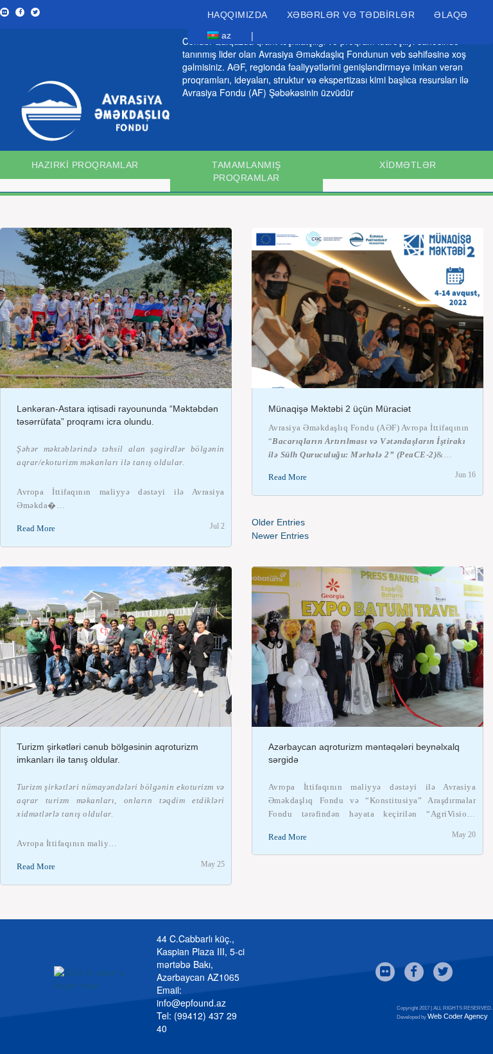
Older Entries (278, 522)
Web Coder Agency (458, 1016)
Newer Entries (280, 536)
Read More (36, 528)
